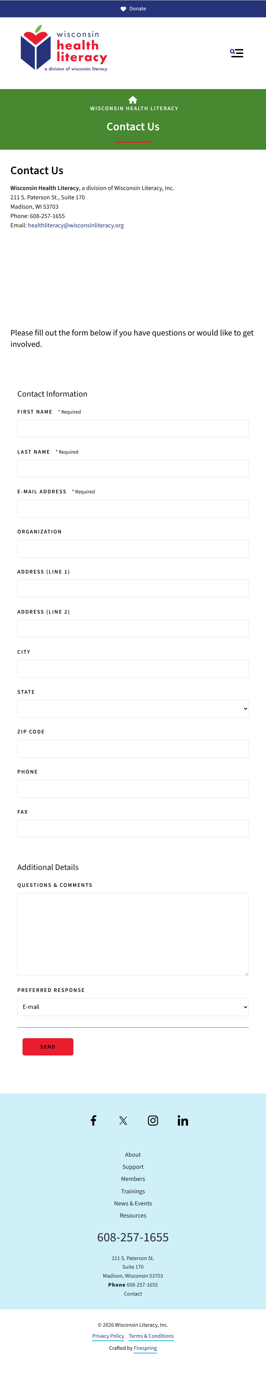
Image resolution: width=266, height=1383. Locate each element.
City (23, 652)
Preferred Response (51, 990)
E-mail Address (43, 492)
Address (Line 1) (43, 572)
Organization (39, 532)
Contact (133, 1294)
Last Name (34, 452)
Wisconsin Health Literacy (134, 109)
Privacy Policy (108, 1336)
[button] (236, 53)
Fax (22, 812)
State (26, 692)
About (133, 1155)
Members (133, 1179)
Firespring (145, 1348)
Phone (27, 772)
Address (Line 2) (43, 612)
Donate (138, 9)
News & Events (133, 1204)
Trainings (133, 1191)
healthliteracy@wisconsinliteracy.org (76, 225)
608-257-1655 (133, 1237)
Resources (133, 1216)
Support (132, 1167)
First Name (35, 412)
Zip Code (31, 732)
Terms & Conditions (151, 1336)
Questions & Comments (55, 885)
